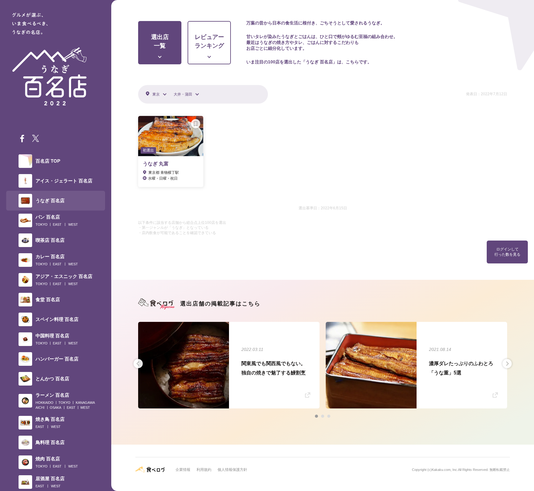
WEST (73, 224)
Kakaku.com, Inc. (445, 470)
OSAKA (55, 407)
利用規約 (204, 470)
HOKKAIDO (44, 402)
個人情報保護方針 (232, 470)
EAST (57, 224)
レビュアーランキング (209, 41)
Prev (138, 363)
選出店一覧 (160, 41)
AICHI (40, 407)
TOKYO (42, 224)
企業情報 (183, 470)
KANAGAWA (85, 402)
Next (507, 363)
